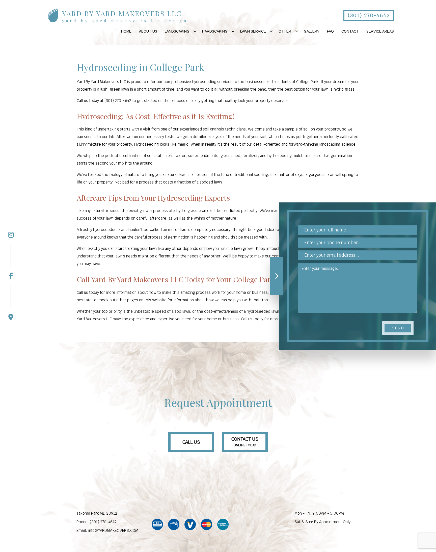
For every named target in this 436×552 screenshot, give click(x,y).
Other (285, 31)
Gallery (311, 31)
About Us (148, 31)
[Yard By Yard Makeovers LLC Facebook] (11, 261)
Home (126, 31)
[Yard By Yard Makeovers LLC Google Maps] (11, 303)
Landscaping (177, 31)
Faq (330, 31)
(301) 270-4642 (369, 15)
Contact (350, 31)
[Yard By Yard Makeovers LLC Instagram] (11, 234)
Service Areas (380, 31)
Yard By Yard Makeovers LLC (122, 13)
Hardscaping (215, 31)
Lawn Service (253, 31)
